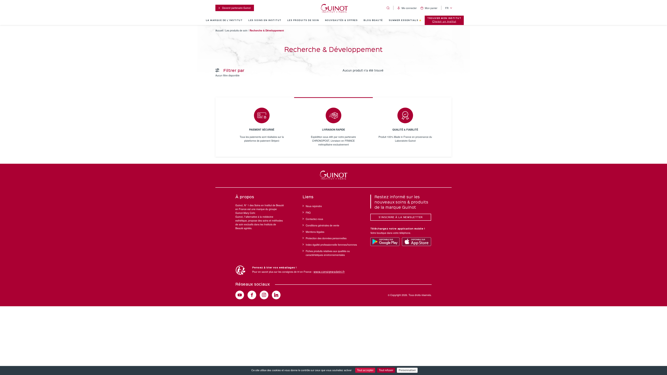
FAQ (308, 212)
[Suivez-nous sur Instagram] (264, 295)
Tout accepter (365, 370)
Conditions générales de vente (322, 225)
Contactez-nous (314, 219)
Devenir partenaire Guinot (236, 8)
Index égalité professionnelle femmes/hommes (331, 244)
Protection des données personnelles (326, 238)
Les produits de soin (303, 20)
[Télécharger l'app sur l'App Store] (416, 241)
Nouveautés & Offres (341, 20)
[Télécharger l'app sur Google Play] (385, 241)
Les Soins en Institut (264, 20)
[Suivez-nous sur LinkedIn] (276, 295)
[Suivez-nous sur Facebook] (252, 295)
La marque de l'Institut (224, 20)
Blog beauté (373, 20)
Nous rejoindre (314, 206)
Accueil (219, 30)
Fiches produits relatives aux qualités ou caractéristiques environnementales (328, 253)
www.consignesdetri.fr (329, 272)
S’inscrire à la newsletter (401, 217)
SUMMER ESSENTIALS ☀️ (405, 20)
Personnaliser (407, 370)
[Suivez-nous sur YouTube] (239, 295)
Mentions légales (315, 232)
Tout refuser (386, 370)
